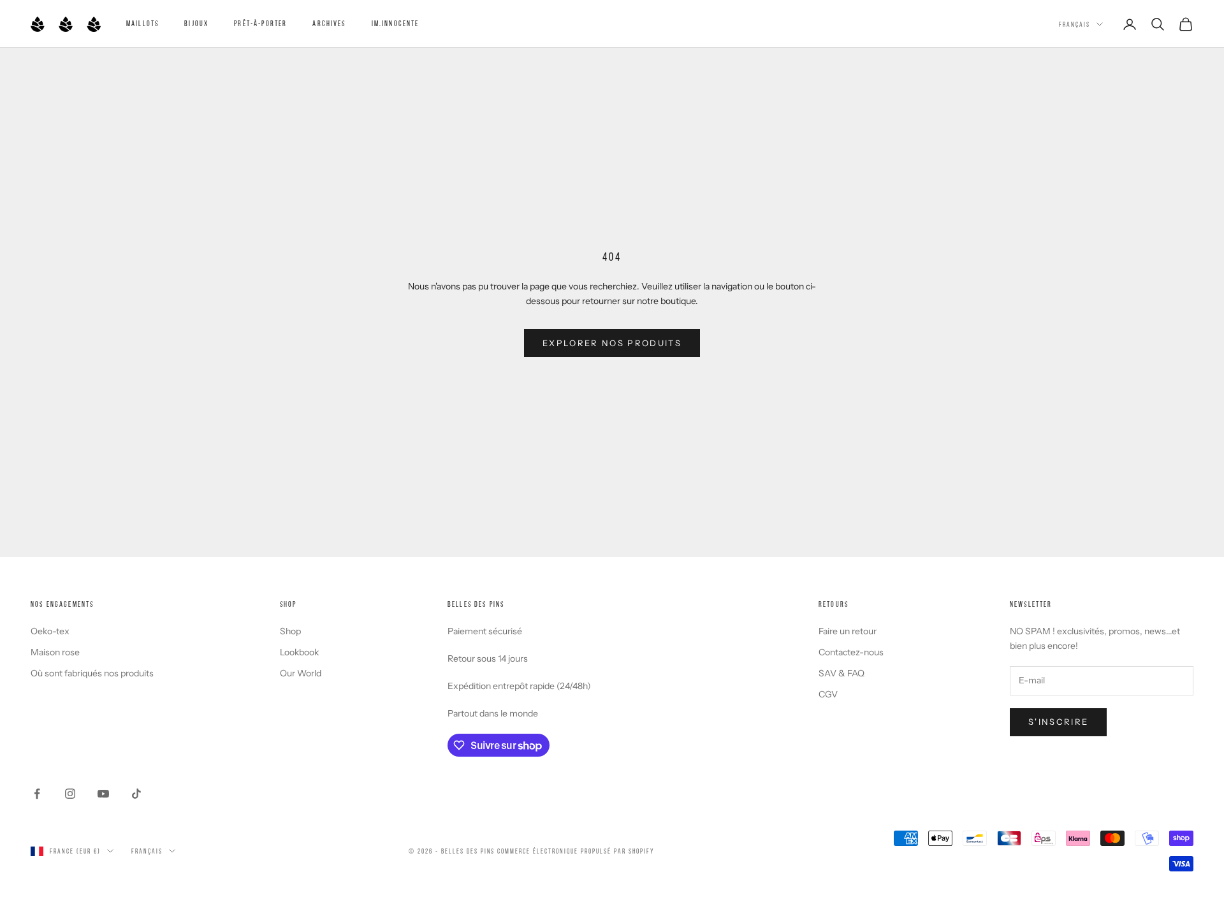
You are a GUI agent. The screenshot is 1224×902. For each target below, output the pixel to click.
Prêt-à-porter (260, 23)
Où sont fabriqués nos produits (92, 673)
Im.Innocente (395, 23)
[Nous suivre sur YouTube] (103, 793)
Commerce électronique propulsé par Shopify (575, 851)
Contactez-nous (851, 652)
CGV (828, 694)
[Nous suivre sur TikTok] (136, 793)
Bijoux (196, 23)
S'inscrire (1058, 722)
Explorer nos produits (612, 343)
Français (1074, 24)
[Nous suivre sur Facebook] (37, 793)
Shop (290, 631)
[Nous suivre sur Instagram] (70, 793)
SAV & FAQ (841, 673)
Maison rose (55, 652)
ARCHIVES (329, 23)
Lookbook (299, 652)
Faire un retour (848, 631)
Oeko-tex (50, 631)
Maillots (142, 23)
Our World (300, 673)
